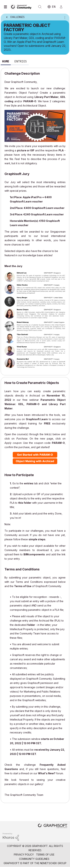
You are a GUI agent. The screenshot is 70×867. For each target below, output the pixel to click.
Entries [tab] (20, 61)
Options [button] (64, 17)
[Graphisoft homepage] (52, 826)
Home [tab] (5, 61)
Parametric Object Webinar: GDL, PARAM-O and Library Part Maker (35, 404)
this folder (24, 502)
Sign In (62, 7)
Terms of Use (22, 586)
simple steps (37, 539)
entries (28, 483)
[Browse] (6, 6)
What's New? (46, 773)
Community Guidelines (34, 858)
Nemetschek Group (53, 863)
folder (31, 624)
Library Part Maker (46, 96)
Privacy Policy (24, 854)
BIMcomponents (34, 554)
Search (40, 7)
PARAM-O (29, 101)
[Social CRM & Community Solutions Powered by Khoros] (11, 836)
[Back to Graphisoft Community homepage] (22, 6)
